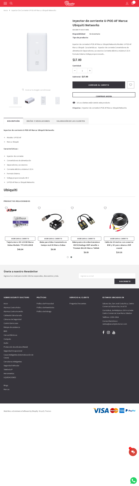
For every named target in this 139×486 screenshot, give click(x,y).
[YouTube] (113, 332)
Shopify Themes (45, 411)
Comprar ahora (104, 96)
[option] (36, 51)
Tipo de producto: (80, 37)
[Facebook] (103, 332)
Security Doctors (80, 30)
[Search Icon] (11, 3)
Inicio (6, 10)
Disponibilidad (78, 34)
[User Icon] (127, 3)
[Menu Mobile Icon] (5, 3)
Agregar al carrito (20, 239)
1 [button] (68, 257)
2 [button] (71, 257)
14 (78, 102)
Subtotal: (76, 76)
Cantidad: (76, 65)
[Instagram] (108, 332)
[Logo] (69, 2)
